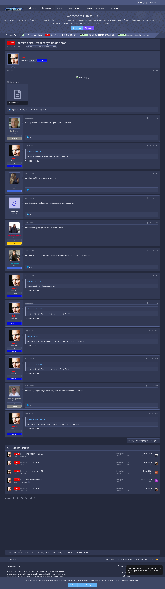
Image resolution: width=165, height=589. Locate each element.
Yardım (140, 559)
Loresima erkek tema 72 (31, 471)
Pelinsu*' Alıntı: (32, 281)
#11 (156, 358)
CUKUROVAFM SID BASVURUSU (81, 35)
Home (34, 8)
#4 (157, 173)
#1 (157, 70)
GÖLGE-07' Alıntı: (33, 336)
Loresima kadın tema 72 (31, 462)
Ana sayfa (151, 559)
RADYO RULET (74, 8)
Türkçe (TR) (12, 559)
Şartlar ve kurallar (112, 559)
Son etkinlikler (125, 576)
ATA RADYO (101, 8)
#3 (157, 146)
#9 (157, 303)
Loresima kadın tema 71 (31, 488)
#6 (157, 223)
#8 (157, 275)
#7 (157, 251)
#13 (156, 414)
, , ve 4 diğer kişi (28, 110)
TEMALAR (88, 8)
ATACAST (60, 8)
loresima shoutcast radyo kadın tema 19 (42, 46)
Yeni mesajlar (125, 572)
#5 (157, 198)
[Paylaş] (153, 70)
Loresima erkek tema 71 (31, 479)
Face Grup (114, 8)
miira (150, 473)
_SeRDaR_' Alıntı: (33, 309)
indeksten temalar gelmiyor (117, 35)
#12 (156, 386)
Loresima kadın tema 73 (31, 453)
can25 (150, 482)
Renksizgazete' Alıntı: (35, 419)
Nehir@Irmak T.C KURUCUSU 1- (43, 35)
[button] (38, 8)
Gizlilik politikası (128, 559)
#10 (156, 331)
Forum (48, 8)
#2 (157, 118)
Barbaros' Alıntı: (33, 151)
